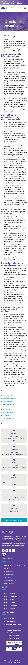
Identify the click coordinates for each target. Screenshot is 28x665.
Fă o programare (17, 3)
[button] (25, 8)
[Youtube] (13, 550)
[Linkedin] (10, 550)
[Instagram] (6, 550)
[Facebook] (3, 550)
